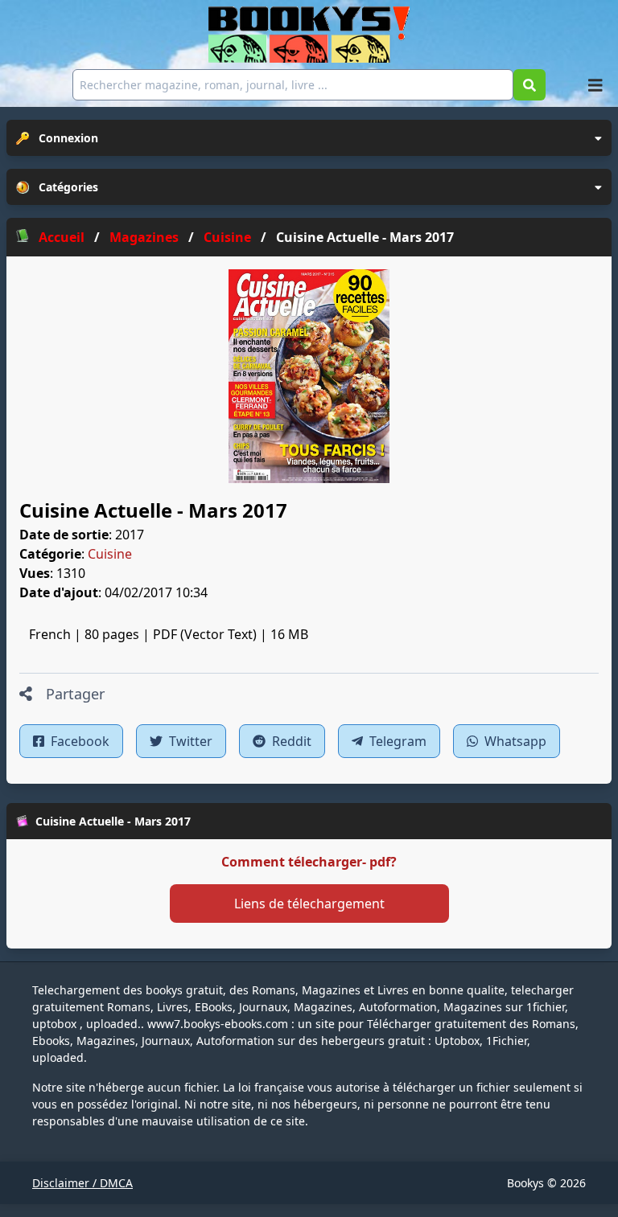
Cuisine (110, 554)
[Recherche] (529, 84)
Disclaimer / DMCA (82, 1182)
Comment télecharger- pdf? (309, 862)
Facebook (78, 741)
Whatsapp (513, 741)
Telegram (396, 741)
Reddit (290, 741)
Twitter (189, 741)
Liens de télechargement (309, 903)
